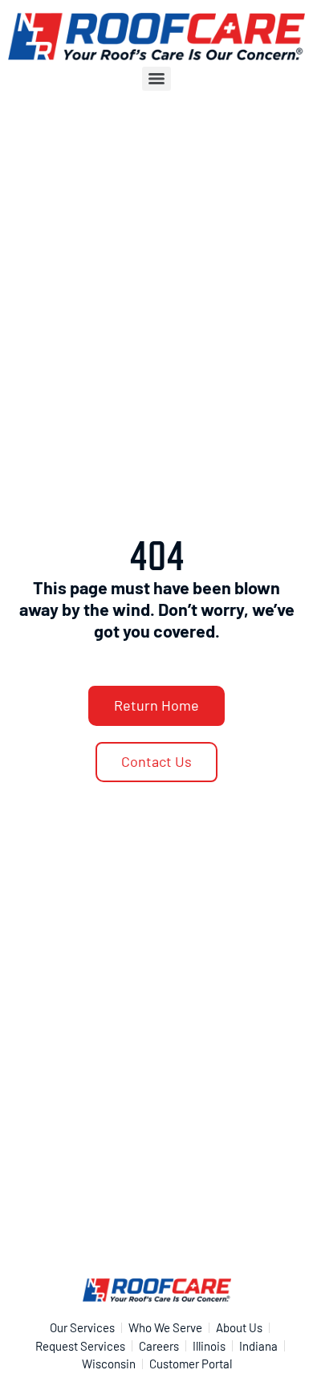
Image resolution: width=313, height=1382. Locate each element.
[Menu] (156, 79)
